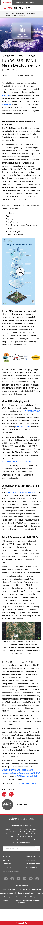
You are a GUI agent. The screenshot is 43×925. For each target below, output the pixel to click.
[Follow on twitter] (11, 794)
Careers (6, 860)
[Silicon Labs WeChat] (31, 878)
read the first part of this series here (16, 461)
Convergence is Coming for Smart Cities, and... (21, 897)
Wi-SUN (5, 95)
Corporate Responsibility (12, 871)
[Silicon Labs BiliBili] (37, 878)
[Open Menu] (37, 8)
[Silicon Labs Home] (2, 14)
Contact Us (7, 867)
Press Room (30, 860)
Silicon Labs (6, 2)
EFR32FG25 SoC (32, 411)
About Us (6, 856)
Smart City (6, 104)
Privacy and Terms (33, 864)
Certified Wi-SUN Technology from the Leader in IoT (21, 889)
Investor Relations (33, 856)
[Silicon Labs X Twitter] (18, 878)
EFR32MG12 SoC (23, 427)
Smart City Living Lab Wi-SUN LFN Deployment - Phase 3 (21, 893)
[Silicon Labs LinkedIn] (6, 878)
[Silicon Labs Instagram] (12, 878)
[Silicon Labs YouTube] (24, 878)
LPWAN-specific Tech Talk (26, 776)
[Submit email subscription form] (38, 848)
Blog (7, 13)
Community (30, 2)
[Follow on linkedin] (4, 794)
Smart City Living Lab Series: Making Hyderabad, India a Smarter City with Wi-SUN (21, 771)
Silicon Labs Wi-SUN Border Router (21, 492)
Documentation (18, 2)
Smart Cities (30, 783)
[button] (20, 271)
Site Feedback (31, 867)
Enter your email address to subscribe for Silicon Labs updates (21, 841)
